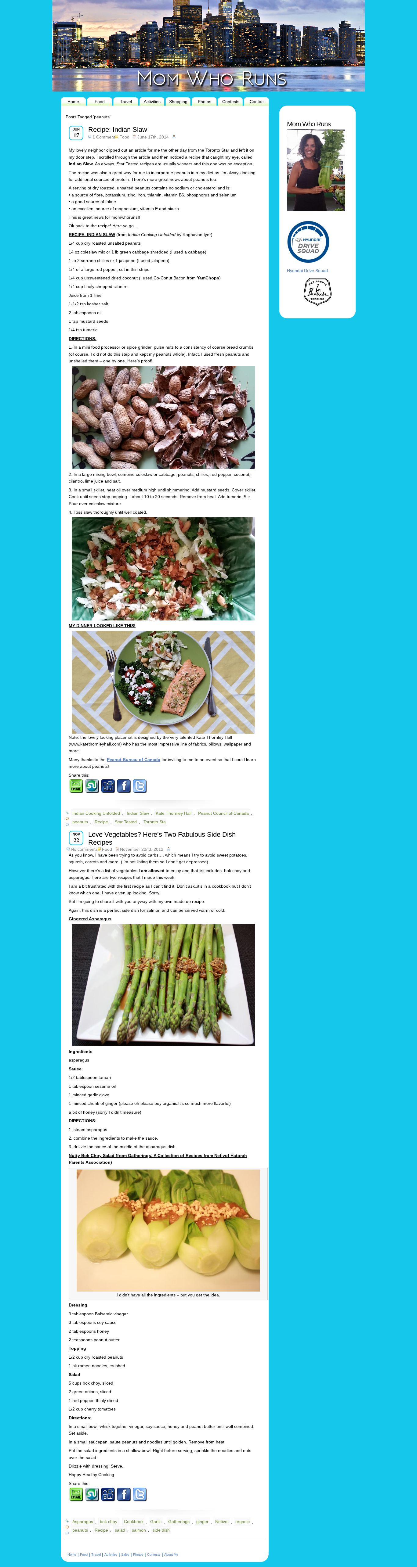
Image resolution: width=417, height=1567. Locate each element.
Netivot (222, 1521)
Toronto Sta (154, 821)
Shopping (178, 101)
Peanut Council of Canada (223, 813)
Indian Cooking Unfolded (96, 813)
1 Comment (103, 137)
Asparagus (82, 1521)
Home (73, 101)
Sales (125, 1554)
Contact (257, 101)
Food (100, 101)
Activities (152, 101)
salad (120, 1530)
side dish (161, 1530)
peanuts (80, 821)
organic (242, 1521)
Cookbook (133, 1521)
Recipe (101, 821)
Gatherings (179, 1521)
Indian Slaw (138, 813)
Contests (230, 101)
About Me (171, 1554)
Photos (204, 101)
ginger (202, 1521)
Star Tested (126, 821)
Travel (126, 101)
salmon (139, 1530)
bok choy (108, 1521)
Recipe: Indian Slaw (117, 129)
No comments (84, 849)
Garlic (155, 1521)
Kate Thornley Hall (173, 813)
